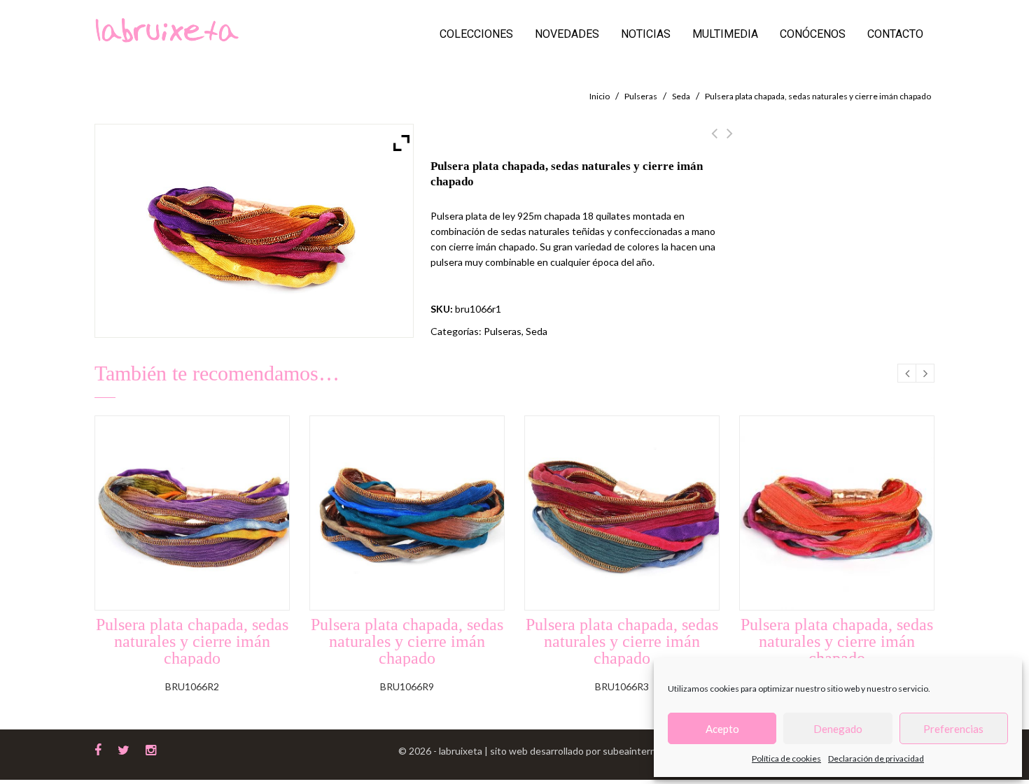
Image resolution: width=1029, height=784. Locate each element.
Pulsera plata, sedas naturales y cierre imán (714, 141)
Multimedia (725, 34)
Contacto (895, 34)
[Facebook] (98, 748)
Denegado (837, 728)
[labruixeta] (166, 29)
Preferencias (953, 728)
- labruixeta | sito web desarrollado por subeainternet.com (559, 751)
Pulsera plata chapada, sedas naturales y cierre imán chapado (730, 141)
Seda (681, 96)
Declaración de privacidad (876, 758)
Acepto (722, 728)
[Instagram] (151, 748)
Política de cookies (786, 758)
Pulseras (640, 96)
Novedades (567, 34)
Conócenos (813, 34)
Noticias (646, 34)
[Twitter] (124, 748)
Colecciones (476, 34)
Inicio (599, 96)
